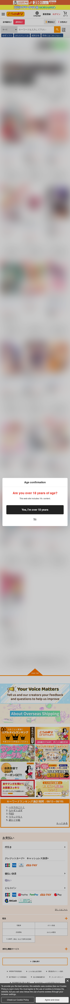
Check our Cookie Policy (18, 999)
